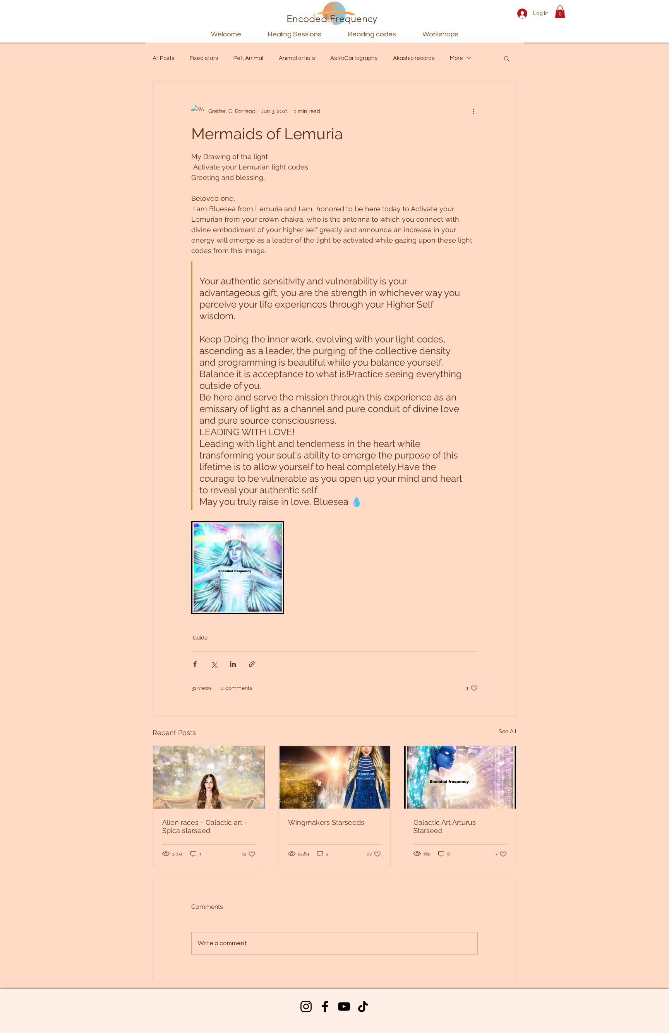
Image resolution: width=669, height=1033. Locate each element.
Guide (200, 638)
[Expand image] (237, 567)
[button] (560, 11)
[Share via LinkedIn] (233, 664)
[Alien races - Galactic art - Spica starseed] (209, 777)
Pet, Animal (248, 58)
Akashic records (413, 58)
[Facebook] (325, 1006)
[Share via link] (252, 664)
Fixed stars (204, 58)
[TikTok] (363, 1006)
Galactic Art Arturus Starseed (444, 826)
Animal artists (297, 58)
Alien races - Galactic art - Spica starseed (204, 826)
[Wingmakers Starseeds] (335, 777)
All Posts (163, 58)
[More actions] (473, 111)
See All (507, 731)
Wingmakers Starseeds (326, 822)
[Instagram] (306, 1006)
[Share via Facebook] (195, 664)
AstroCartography (353, 58)
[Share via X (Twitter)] (214, 664)
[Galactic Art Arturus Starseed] (460, 777)
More (456, 58)
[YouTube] (344, 1006)
